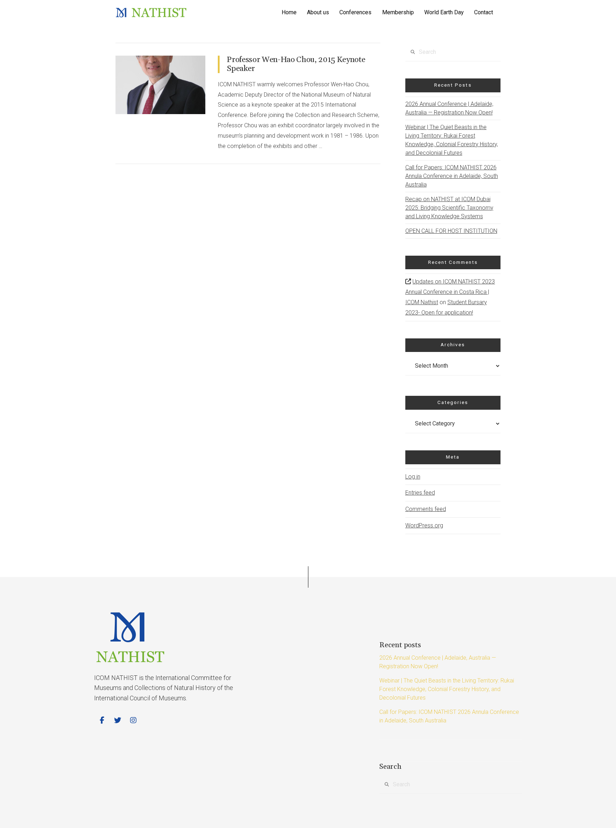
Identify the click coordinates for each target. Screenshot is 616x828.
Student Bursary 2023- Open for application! (446, 307)
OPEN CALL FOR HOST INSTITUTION (451, 231)
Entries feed (420, 492)
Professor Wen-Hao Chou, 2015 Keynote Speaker (296, 64)
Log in (412, 476)
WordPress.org (424, 525)
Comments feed (425, 509)
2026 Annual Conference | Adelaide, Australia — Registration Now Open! (449, 108)
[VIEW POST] (160, 85)
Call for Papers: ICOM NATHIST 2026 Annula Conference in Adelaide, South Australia (451, 176)
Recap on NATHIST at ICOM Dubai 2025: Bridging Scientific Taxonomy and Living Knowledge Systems (449, 208)
